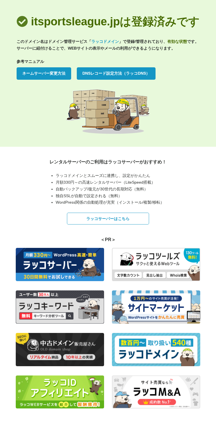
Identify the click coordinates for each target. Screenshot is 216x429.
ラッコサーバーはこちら (108, 218)
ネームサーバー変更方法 (44, 73)
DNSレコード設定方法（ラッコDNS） (116, 73)
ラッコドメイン (105, 41)
